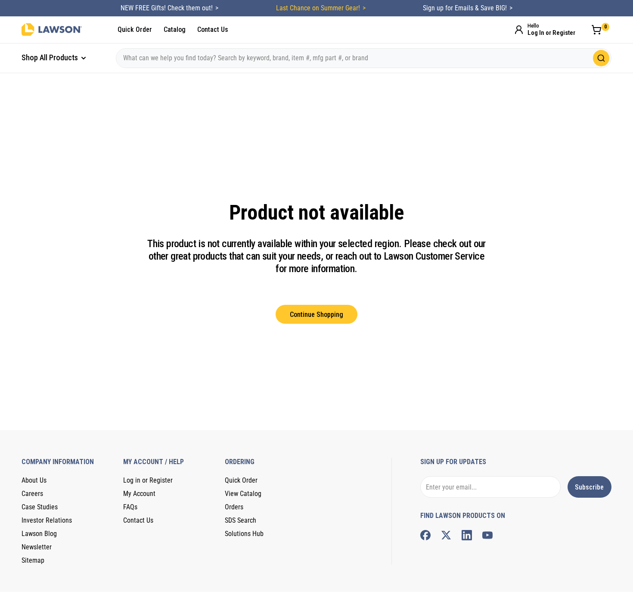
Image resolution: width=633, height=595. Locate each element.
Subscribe (589, 487)
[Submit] (601, 58)
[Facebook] (425, 535)
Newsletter (37, 547)
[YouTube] (487, 535)
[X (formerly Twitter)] (446, 535)
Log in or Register (148, 480)
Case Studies (40, 507)
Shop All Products (51, 57)
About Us (34, 480)
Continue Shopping (316, 314)
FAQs (130, 507)
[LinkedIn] (467, 535)
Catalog (175, 29)
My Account (139, 494)
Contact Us (212, 29)
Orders (234, 507)
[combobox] (363, 58)
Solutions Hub (244, 534)
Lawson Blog (39, 534)
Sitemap (33, 560)
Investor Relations (47, 520)
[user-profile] (519, 30)
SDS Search (240, 520)
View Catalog (243, 494)
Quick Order (135, 29)
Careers (32, 494)
